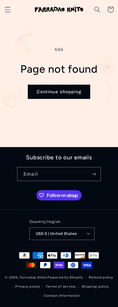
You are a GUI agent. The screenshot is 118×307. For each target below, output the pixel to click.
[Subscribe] (93, 174)
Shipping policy (95, 286)
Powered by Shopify (65, 277)
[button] (7, 9)
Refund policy (101, 277)
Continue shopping (59, 91)
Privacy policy (27, 286)
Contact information (62, 296)
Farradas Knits (33, 277)
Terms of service (61, 286)
